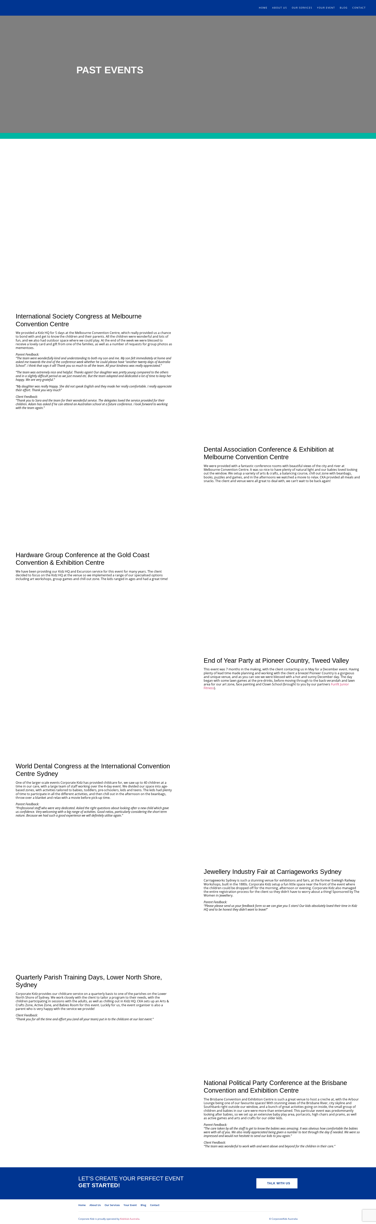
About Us (279, 7)
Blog (344, 7)
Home (263, 7)
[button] (276, 1183)
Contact (359, 7)
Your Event (326, 7)
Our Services (302, 7)
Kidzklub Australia (129, 1218)
